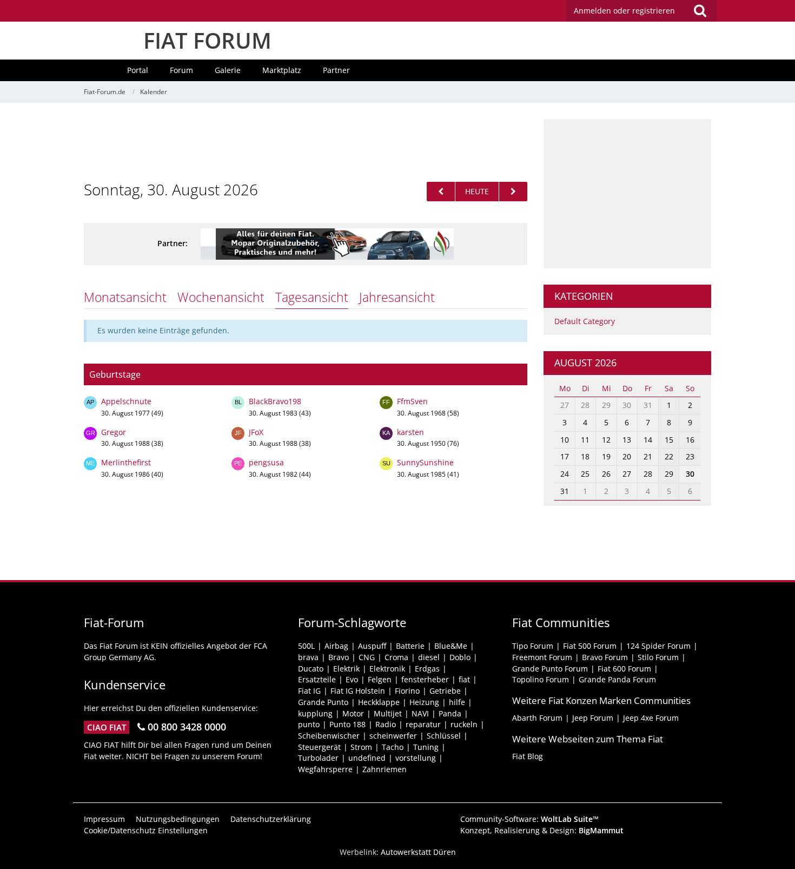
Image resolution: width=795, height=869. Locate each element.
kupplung (315, 713)
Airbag (336, 646)
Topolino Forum (540, 679)
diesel (429, 657)
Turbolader (318, 758)
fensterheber (425, 679)
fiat (464, 679)
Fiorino (407, 691)
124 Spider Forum (658, 646)
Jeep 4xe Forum (651, 718)
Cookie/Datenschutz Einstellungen (146, 830)
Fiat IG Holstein (357, 691)
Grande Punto (323, 702)
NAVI (420, 713)
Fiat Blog (527, 756)
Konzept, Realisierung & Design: (542, 830)
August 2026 (585, 362)
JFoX (256, 432)
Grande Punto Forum (550, 668)
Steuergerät (319, 747)
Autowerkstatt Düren (418, 852)
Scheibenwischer (329, 735)
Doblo (460, 657)
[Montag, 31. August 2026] (513, 192)
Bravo (338, 657)
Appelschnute (126, 401)
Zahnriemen (384, 769)
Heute (477, 191)
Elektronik (387, 668)
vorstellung (415, 758)
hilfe (457, 702)
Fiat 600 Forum (624, 668)
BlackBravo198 (275, 401)
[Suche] (700, 11)
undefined (367, 758)
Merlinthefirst (126, 462)
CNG (367, 657)
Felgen (380, 679)
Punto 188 (347, 724)
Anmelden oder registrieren (624, 10)
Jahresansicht (397, 297)
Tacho (392, 747)
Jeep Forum (592, 718)
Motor (353, 713)
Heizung (424, 702)
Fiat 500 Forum (590, 646)
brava (308, 657)
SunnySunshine (425, 462)
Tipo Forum (532, 646)
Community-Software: (529, 819)
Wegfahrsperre (325, 769)
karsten (410, 432)
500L (306, 646)
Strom (361, 747)
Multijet (388, 713)
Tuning (426, 747)
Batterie (410, 646)
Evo (352, 679)
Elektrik (346, 668)
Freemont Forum (542, 657)
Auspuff (372, 646)
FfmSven (412, 401)
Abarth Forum (537, 718)
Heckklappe (379, 702)
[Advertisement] (305, 143)
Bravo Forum (605, 657)
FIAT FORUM (207, 40)
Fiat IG (309, 691)
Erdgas (427, 668)
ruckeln (464, 724)
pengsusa (266, 462)
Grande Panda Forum (617, 679)
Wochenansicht (220, 297)
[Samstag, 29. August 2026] (441, 192)
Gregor (113, 432)
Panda (450, 713)
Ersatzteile (317, 679)
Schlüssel (444, 735)
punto (309, 724)
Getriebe (445, 691)
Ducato (310, 668)
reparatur (423, 724)
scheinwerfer (393, 735)
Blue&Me (450, 646)
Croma (396, 657)
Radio (385, 724)
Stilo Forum (658, 657)
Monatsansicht (125, 297)
